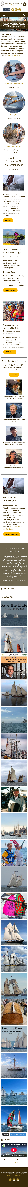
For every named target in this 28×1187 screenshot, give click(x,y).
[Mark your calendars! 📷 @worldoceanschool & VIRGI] (14, 1039)
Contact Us (9, 1175)
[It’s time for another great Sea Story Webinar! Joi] (14, 666)
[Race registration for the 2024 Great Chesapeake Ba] (14, 986)
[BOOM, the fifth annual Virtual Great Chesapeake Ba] (14, 932)
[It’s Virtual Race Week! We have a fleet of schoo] (14, 959)
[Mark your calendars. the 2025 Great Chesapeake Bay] (14, 613)
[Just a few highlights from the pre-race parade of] (14, 693)
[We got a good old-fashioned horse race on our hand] (14, 906)
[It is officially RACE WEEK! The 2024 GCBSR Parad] (14, 773)
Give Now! (7, 9)
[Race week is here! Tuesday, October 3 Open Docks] (14, 1119)
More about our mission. (14, 55)
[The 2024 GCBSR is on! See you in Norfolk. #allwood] (14, 720)
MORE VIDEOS (13, 1162)
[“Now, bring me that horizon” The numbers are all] (14, 853)
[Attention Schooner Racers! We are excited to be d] (14, 799)
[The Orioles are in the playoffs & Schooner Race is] (14, 746)
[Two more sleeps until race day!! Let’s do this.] (14, 1092)
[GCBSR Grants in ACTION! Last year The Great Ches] (14, 1012)
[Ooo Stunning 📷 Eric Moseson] (14, 640)
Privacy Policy (18, 1175)
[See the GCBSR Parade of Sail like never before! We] (14, 826)
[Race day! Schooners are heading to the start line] (14, 1065)
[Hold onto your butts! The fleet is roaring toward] (14, 879)
